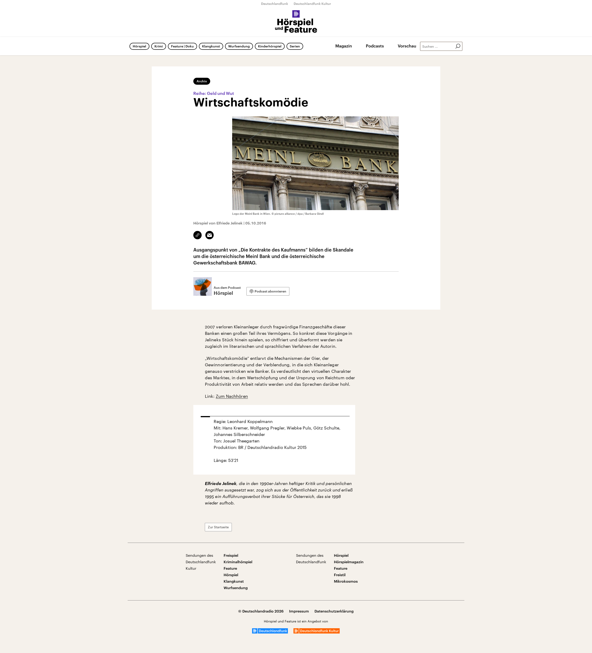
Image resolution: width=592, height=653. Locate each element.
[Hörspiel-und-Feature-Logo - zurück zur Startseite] (296, 21)
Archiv (202, 81)
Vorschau (407, 45)
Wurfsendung (239, 46)
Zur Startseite (218, 527)
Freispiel (231, 555)
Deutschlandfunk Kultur (312, 4)
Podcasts (375, 45)
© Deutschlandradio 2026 (261, 611)
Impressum (299, 611)
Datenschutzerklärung (334, 611)
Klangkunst (211, 46)
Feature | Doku (182, 46)
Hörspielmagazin (349, 562)
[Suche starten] (458, 46)
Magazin (343, 45)
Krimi (158, 46)
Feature (230, 568)
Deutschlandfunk (274, 4)
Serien (295, 46)
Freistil (339, 574)
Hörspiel (139, 46)
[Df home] (270, 632)
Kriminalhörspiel (238, 562)
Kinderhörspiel (269, 46)
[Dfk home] (316, 632)
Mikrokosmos (346, 581)
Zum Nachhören (232, 396)
